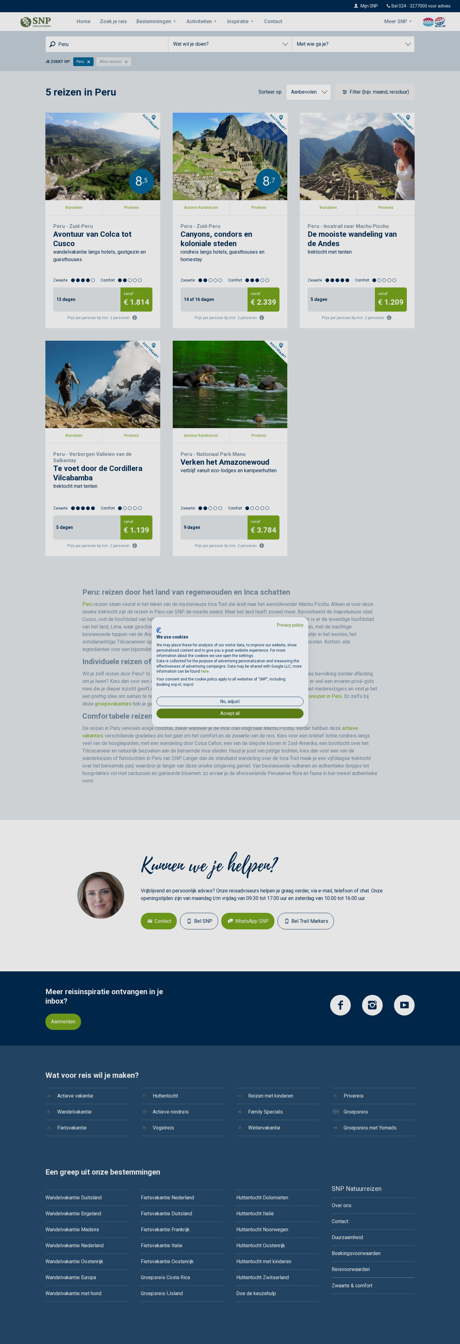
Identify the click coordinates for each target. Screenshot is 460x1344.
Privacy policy (290, 625)
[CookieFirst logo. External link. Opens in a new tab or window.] (158, 630)
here (205, 671)
